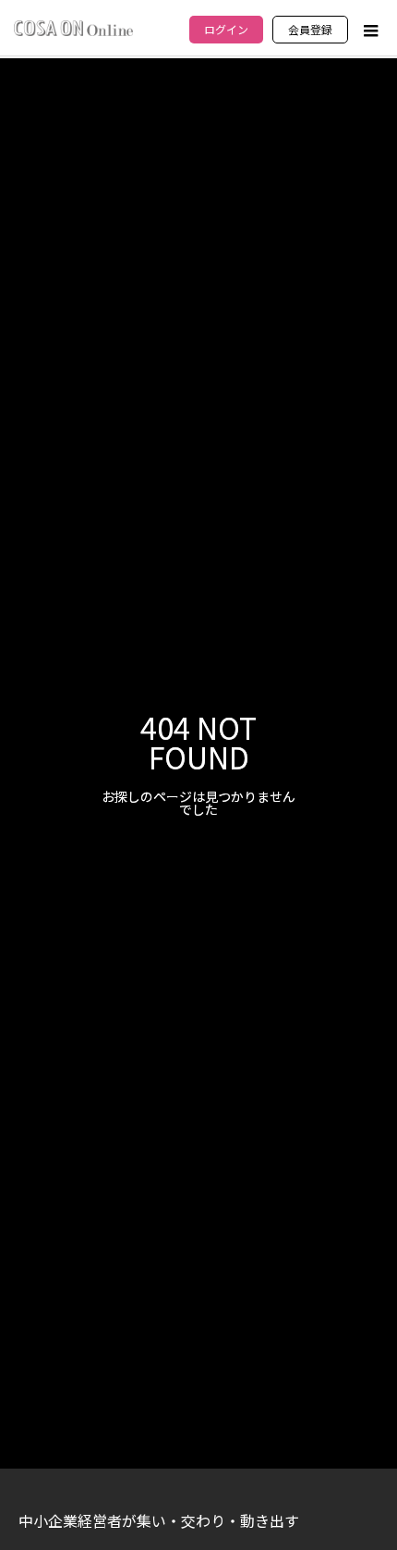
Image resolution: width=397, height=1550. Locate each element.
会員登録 (310, 29)
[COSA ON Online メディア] (73, 28)
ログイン (226, 29)
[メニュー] (369, 30)
